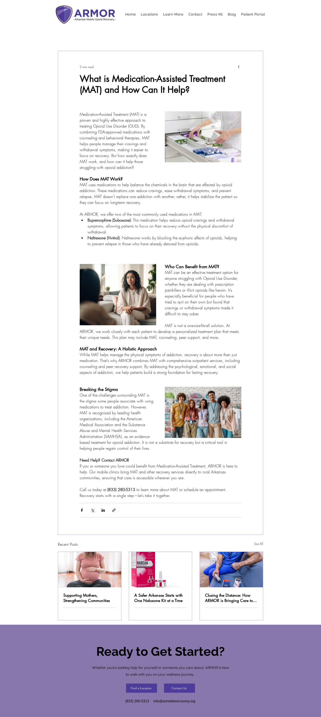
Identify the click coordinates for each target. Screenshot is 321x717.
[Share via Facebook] (82, 510)
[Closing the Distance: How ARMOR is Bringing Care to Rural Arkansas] (231, 569)
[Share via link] (114, 510)
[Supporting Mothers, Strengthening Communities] (89, 569)
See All (258, 544)
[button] (173, 14)
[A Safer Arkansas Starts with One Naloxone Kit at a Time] (160, 569)
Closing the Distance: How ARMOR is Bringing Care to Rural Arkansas (229, 598)
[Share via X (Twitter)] (92, 510)
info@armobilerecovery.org (174, 701)
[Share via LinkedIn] (103, 510)
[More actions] (238, 66)
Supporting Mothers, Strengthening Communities (86, 598)
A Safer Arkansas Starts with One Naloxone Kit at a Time (158, 598)
